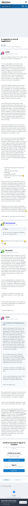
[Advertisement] (14, 23)
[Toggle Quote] (3, 229)
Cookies (14, 495)
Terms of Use (6, 504)
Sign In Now (14, 470)
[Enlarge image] (23, 175)
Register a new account (14, 460)
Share (7, 479)
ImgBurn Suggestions (16, 46)
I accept (23, 502)
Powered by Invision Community (14, 497)
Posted (11, 54)
